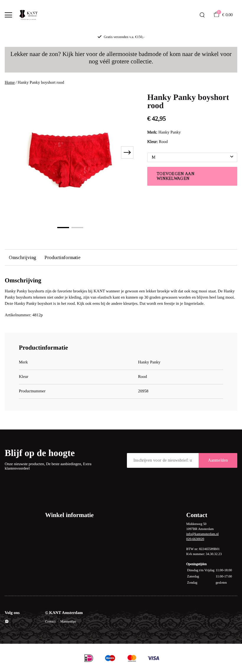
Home (10, 82)
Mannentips (68, 621)
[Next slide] (127, 152)
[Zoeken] (202, 15)
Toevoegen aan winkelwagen (175, 176)
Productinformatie (63, 257)
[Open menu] (8, 14)
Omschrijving (22, 257)
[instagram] (7, 622)
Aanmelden (218, 460)
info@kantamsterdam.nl (202, 534)
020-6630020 (195, 539)
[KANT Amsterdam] (28, 15)
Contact (50, 621)
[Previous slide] (13, 152)
